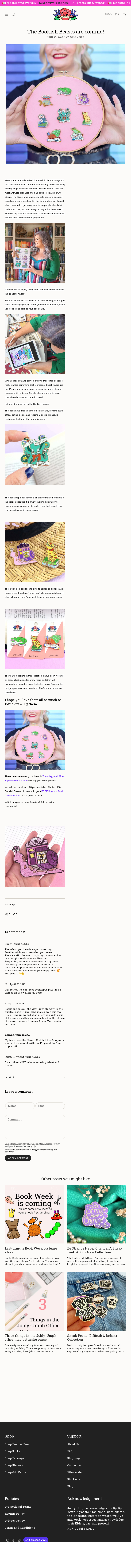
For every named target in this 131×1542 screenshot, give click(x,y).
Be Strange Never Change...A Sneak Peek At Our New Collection (95, 1250)
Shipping (73, 1458)
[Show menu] (6, 14)
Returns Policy (15, 1513)
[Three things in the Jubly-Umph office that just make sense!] (34, 1301)
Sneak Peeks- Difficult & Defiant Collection (92, 1337)
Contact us (74, 1465)
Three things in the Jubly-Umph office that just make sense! (30, 1337)
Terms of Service (22, 1146)
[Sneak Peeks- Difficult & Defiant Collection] (96, 1301)
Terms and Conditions (20, 1527)
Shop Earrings (14, 1458)
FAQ (70, 1451)
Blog (70, 1486)
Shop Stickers (14, 1465)
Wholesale (74, 1472)
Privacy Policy (15, 1520)
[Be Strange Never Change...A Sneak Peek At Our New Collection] (96, 1214)
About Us (73, 1444)
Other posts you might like (65, 1178)
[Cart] (124, 14)
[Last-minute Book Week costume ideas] (34, 1214)
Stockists (73, 1479)
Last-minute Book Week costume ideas (31, 1250)
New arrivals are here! (41, 3)
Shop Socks (12, 1451)
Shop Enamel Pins (17, 1444)
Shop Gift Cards (15, 1472)
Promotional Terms (18, 1506)
